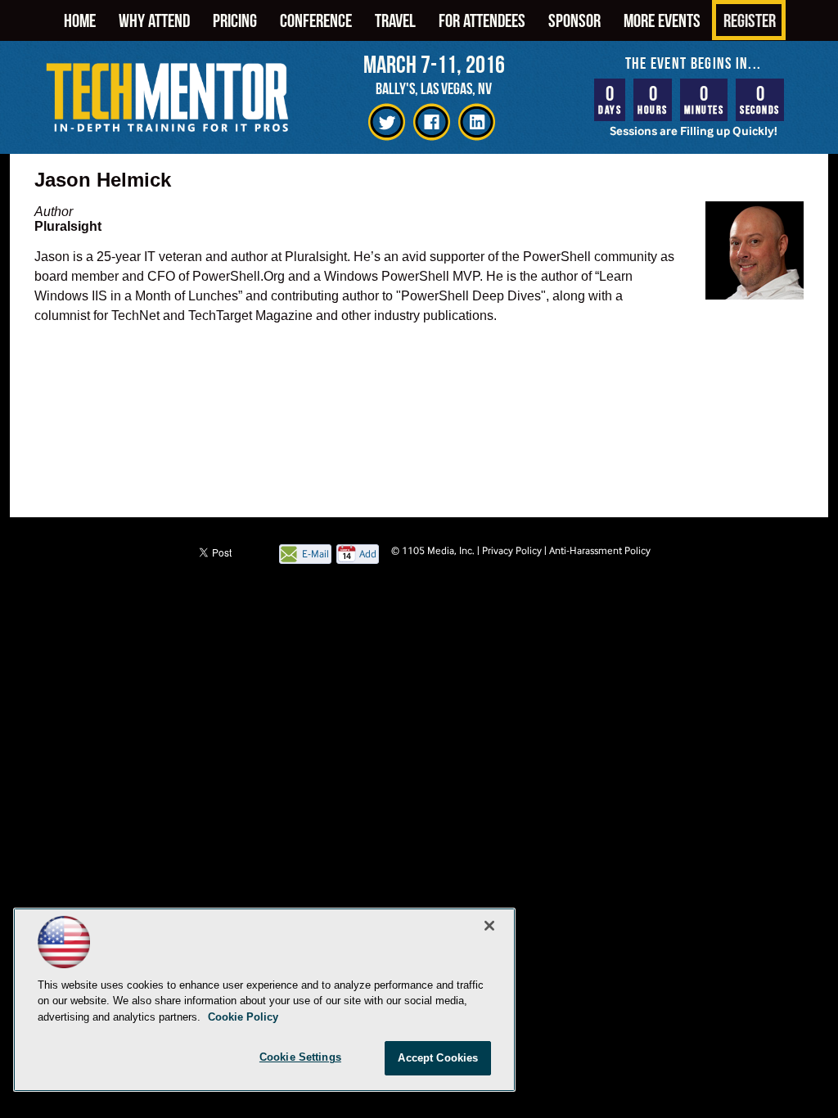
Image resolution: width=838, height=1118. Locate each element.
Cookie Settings (300, 1057)
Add (367, 554)
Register (749, 20)
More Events (662, 20)
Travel (395, 20)
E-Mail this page (315, 555)
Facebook (431, 122)
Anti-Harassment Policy (600, 550)
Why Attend (154, 20)
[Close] (489, 926)
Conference (316, 20)
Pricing (235, 20)
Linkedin (476, 122)
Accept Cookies (438, 1058)
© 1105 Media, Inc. (433, 550)
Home (80, 20)
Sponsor (574, 20)
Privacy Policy (512, 550)
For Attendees (482, 20)
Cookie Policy (243, 1017)
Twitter (386, 122)
